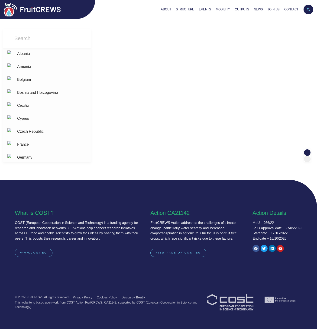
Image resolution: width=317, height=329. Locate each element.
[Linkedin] (272, 248)
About (166, 9)
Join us (274, 9)
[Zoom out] (307, 159)
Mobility (223, 9)
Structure (185, 9)
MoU (256, 223)
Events (205, 9)
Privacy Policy (82, 297)
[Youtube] (280, 248)
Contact (291, 9)
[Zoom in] (307, 152)
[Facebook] (255, 248)
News (258, 9)
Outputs (242, 9)
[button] (308, 9)
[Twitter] (264, 248)
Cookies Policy (107, 297)
